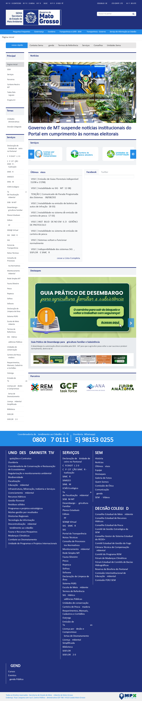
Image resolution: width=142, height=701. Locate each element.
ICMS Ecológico (13, 187)
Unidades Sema (114, 45)
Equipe (98, 470)
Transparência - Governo (96, 32)
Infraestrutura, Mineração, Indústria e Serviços (31, 489)
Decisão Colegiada (14, 127)
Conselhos (98, 45)
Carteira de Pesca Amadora (76, 607)
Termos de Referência (68, 45)
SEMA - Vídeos (102, 497)
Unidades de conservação (75, 603)
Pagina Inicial (12, 65)
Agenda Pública (15, 679)
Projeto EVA (11, 100)
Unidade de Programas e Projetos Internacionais (32, 543)
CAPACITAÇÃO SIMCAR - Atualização (12, 164)
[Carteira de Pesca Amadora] (82, 153)
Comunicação (102, 489)
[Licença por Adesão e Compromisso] (46, 153)
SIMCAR (10, 172)
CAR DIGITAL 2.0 (13, 156)
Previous (31, 154)
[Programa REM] (41, 387)
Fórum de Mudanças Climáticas (111, 558)
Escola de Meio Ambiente (75, 587)
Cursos (11, 671)
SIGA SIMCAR (12, 235)
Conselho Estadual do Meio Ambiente (114, 514)
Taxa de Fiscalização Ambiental (16, 195)
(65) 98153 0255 (93, 440)
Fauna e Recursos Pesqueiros (22, 532)
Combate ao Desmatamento (22, 539)
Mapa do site (131, 3)
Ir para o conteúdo (13, 3)
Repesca (10, 294)
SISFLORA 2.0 (12, 419)
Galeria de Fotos (103, 478)
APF (8, 225)
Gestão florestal (16, 500)
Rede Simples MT (14, 279)
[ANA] (96, 387)
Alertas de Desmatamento (76, 636)
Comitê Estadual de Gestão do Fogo (113, 543)
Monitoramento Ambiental (76, 549)
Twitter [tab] (104, 172)
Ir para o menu (29, 3)
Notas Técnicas (13, 253)
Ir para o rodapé (56, 3)
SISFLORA (11, 414)
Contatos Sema (36, 45)
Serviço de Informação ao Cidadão (123, 32)
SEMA (9, 70)
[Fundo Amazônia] (122, 387)
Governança (39, 32)
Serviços (86, 45)
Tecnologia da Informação (21, 520)
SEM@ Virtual (12, 230)
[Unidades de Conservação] (118, 153)
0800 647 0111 (51, 440)
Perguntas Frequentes (21, 32)
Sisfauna (10, 304)
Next (133, 154)
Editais (9, 220)
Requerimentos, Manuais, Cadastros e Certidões (14, 365)
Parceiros (10, 80)
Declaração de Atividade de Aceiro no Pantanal (14, 148)
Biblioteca (11, 409)
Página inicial (8, 37)
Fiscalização (14, 481)
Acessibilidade (101, 3)
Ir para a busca (42, 3)
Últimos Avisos (102, 466)
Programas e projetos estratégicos (25, 508)
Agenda (50, 45)
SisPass (9, 299)
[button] (33, 322)
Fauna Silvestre (13, 284)
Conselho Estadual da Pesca (109, 525)
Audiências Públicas (14, 342)
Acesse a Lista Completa (68, 258)
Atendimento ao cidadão (20, 528)
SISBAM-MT (12, 202)
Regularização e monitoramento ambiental (29, 473)
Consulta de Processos (74, 541)
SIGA (9, 240)
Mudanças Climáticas (19, 535)
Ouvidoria (51, 32)
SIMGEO (10, 177)
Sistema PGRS (12, 316)
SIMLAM (10, 182)
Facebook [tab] (91, 172)
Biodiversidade (15, 477)
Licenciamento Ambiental (21, 493)
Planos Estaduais (13, 215)
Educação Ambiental (18, 485)
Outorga (10, 373)
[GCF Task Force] (68, 387)
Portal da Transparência (74, 533)
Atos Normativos (13, 266)
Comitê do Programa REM (108, 554)
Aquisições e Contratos (19, 458)
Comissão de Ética (104, 486)
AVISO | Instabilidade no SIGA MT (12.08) (50, 188)
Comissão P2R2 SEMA (106, 580)
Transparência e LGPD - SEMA (71, 32)
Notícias (34, 56)
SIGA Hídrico (12, 337)
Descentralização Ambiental (22, 524)
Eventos (12, 675)
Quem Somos (102, 482)
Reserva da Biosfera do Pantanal (111, 569)
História (99, 458)
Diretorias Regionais (18, 516)
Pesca (9, 289)
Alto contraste (117, 3)
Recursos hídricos (17, 497)
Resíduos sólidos (16, 504)
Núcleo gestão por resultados (23, 512)
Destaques (35, 270)
